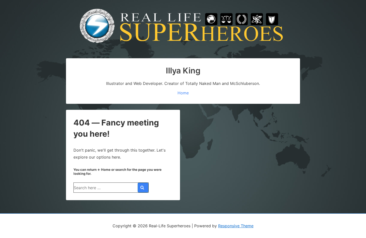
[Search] (143, 187)
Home (183, 92)
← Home (104, 170)
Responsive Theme (235, 225)
